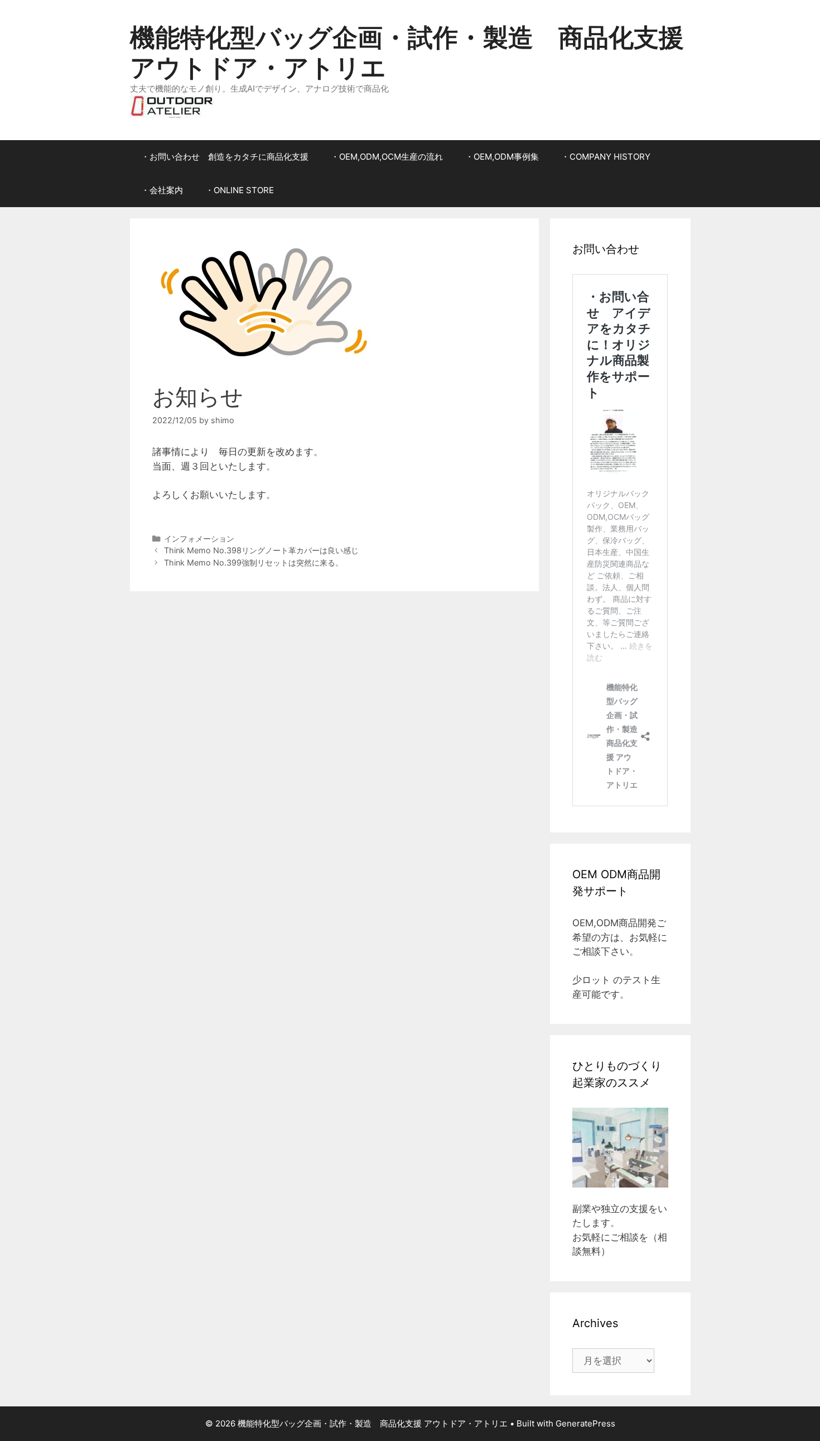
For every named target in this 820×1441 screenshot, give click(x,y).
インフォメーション (199, 538)
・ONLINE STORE (239, 190)
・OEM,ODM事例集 (502, 156)
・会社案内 (162, 190)
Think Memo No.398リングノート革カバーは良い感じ (261, 550)
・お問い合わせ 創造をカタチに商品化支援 (224, 156)
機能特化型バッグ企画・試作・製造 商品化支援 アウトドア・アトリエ (407, 52)
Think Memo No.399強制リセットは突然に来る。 (253, 562)
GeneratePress (585, 1423)
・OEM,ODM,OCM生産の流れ (387, 156)
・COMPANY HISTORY (605, 156)
